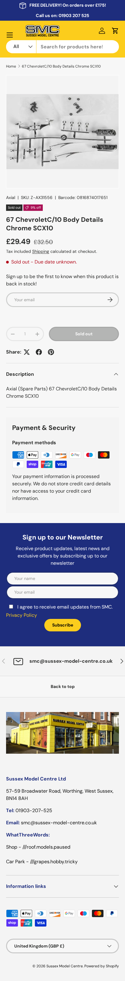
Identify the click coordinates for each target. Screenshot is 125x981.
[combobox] (62, 46)
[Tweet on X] (27, 352)
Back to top (63, 686)
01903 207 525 (74, 15)
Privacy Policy (21, 615)
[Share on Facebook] (39, 352)
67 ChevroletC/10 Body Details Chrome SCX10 (61, 66)
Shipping (40, 251)
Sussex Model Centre (64, 966)
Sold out (84, 334)
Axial (10, 197)
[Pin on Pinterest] (51, 352)
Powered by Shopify (101, 966)
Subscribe (62, 625)
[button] (115, 30)
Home (11, 66)
